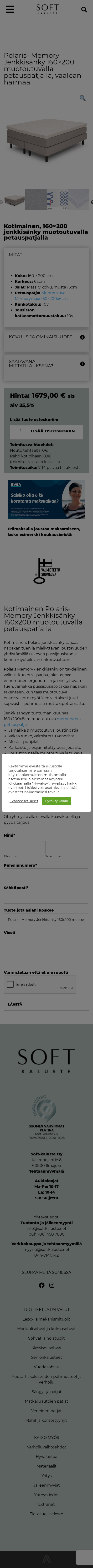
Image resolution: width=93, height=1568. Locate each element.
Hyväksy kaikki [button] (56, 801)
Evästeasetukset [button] (24, 801)
